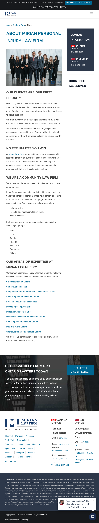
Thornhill (9, 436)
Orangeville (31, 453)
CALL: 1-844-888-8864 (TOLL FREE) (49, 7)
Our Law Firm (19, 25)
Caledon (8, 457)
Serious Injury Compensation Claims (22, 296)
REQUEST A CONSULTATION (78, 2)
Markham (19, 436)
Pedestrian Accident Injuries (18, 312)
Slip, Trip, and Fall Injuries (18, 287)
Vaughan (30, 436)
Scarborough (10, 444)
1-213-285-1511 (78, 65)
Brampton (20, 453)
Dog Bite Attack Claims (16, 327)
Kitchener (9, 453)
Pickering (19, 457)
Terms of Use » (30, 505)
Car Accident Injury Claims (18, 282)
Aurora (30, 448)
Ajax (7, 448)
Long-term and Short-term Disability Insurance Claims (30, 291)
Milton (14, 448)
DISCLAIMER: (9, 480)
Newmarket (22, 440)
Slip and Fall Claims (36, 2)
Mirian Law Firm (16, 154)
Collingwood (10, 461)
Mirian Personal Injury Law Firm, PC (34, 515)
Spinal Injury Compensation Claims (22, 322)
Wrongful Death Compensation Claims (23, 332)
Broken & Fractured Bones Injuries (21, 302)
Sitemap (25, 520)
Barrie (22, 448)
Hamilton (36, 444)
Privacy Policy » (44, 505)
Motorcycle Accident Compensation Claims (25, 316)
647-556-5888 (77, 52)
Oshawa (29, 457)
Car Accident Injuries (16, 2)
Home (7, 25)
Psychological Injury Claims (18, 307)
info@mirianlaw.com (59, 451)
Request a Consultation (80, 370)
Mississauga (24, 444)
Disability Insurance (55, 2)
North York (9, 440)
